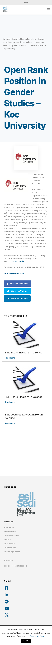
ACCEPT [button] (26, 641)
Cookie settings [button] (37, 636)
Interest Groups (11, 535)
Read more (10, 358)
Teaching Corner (12, 551)
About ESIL (9, 527)
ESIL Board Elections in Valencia (24, 352)
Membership (10, 531)
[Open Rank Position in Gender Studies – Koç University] (26, 158)
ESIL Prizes (9, 543)
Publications (10, 547)
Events (7, 539)
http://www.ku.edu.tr (16, 261)
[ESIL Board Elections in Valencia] (26, 334)
